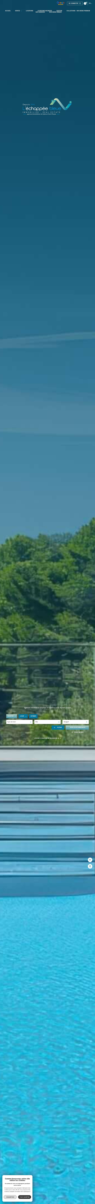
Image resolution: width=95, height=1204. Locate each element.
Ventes (17, 11)
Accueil (8, 11)
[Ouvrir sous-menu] (22, 11)
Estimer (33, 716)
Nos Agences (40, 12)
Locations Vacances (45, 11)
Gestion (59, 11)
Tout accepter (25, 1197)
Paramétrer (10, 1197)
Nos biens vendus (55, 12)
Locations (29, 11)
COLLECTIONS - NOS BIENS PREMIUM (78, 11)
